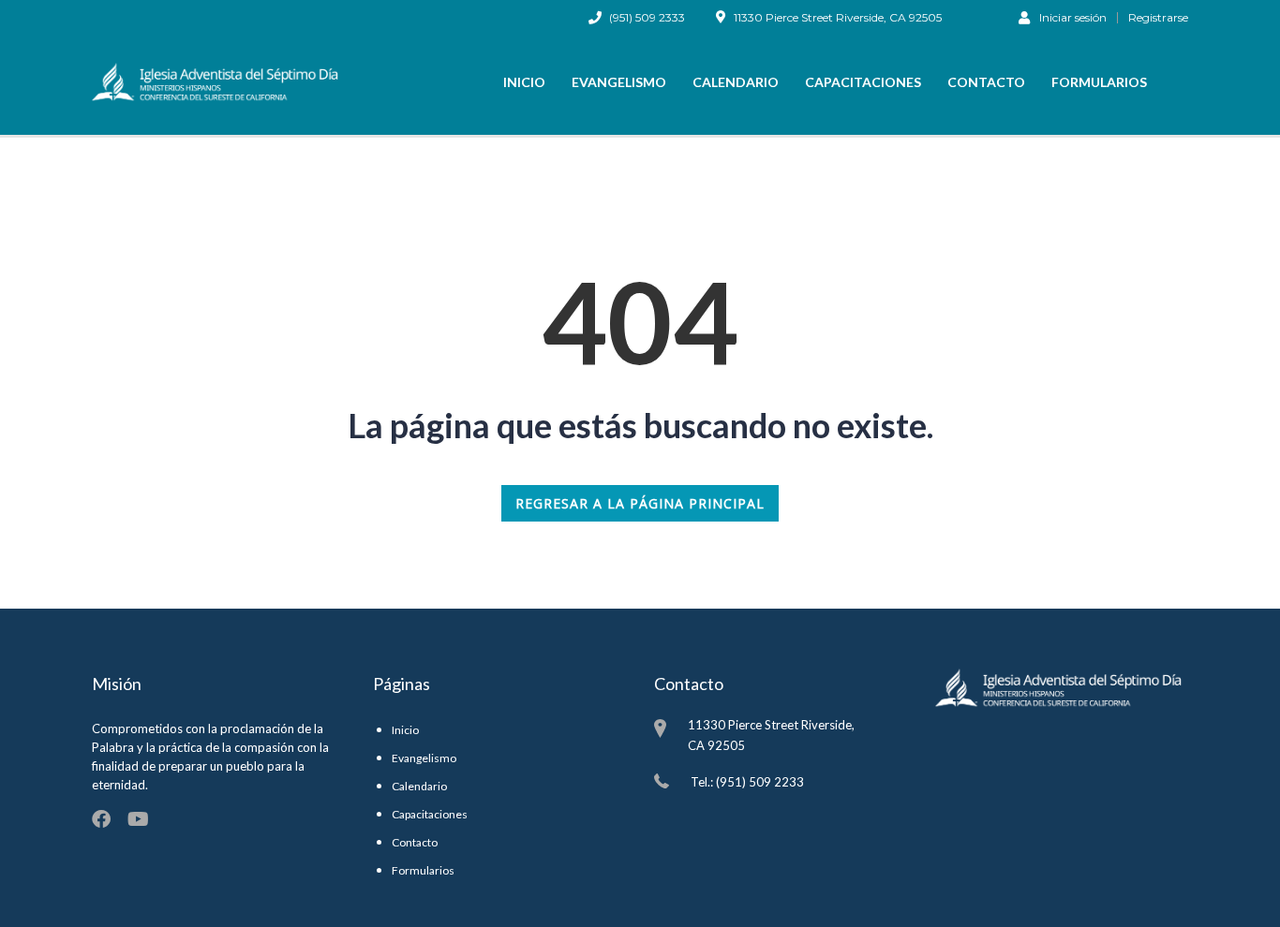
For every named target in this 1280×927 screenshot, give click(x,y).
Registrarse (1158, 17)
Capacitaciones (863, 82)
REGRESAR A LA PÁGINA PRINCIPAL (640, 503)
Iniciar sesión (1073, 16)
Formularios (1099, 82)
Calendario (735, 82)
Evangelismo (619, 82)
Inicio (524, 82)
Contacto (986, 82)
